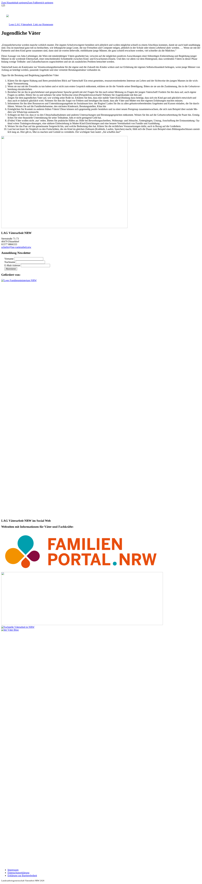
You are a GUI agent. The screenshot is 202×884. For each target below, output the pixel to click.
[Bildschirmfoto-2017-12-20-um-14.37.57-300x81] (17, 627)
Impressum (13, 869)
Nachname (9, 262)
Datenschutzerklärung (18, 872)
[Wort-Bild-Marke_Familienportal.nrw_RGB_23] (82, 570)
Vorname (8, 258)
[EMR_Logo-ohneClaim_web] (82, 624)
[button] (14, 2)
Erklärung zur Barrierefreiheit (22, 875)
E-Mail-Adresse (12, 265)
